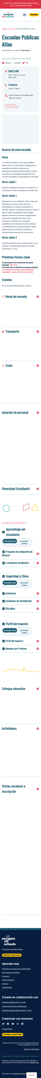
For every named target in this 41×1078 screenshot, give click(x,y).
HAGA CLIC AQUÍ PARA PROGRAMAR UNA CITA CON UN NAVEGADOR (20, 4)
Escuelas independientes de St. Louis (16, 1010)
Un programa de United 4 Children (12, 949)
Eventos (5, 983)
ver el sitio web (10, 104)
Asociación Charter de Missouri (14, 1006)
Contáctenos (7, 987)
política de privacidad (31, 1049)
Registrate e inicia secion (11, 955)
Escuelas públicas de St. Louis (14, 1002)
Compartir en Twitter (23, 63)
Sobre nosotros (8, 980)
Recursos (5, 976)
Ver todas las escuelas (11, 972)
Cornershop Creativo (19, 1074)
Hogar (4, 29)
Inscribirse (34, 15)
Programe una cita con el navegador (16, 969)
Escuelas (11, 29)
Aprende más (34, 1062)
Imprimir (8, 63)
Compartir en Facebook (27, 63)
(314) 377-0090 (13, 89)
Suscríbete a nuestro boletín (12, 1034)
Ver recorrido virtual (12, 107)
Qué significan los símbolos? (13, 523)
